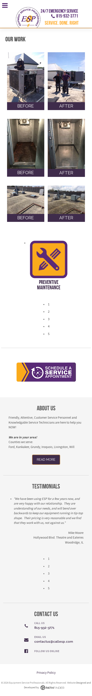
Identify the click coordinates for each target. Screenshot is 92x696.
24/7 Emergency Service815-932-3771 (59, 13)
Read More (46, 460)
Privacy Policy (46, 673)
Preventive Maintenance (48, 285)
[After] (66, 77)
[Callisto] (28, 17)
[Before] (26, 77)
